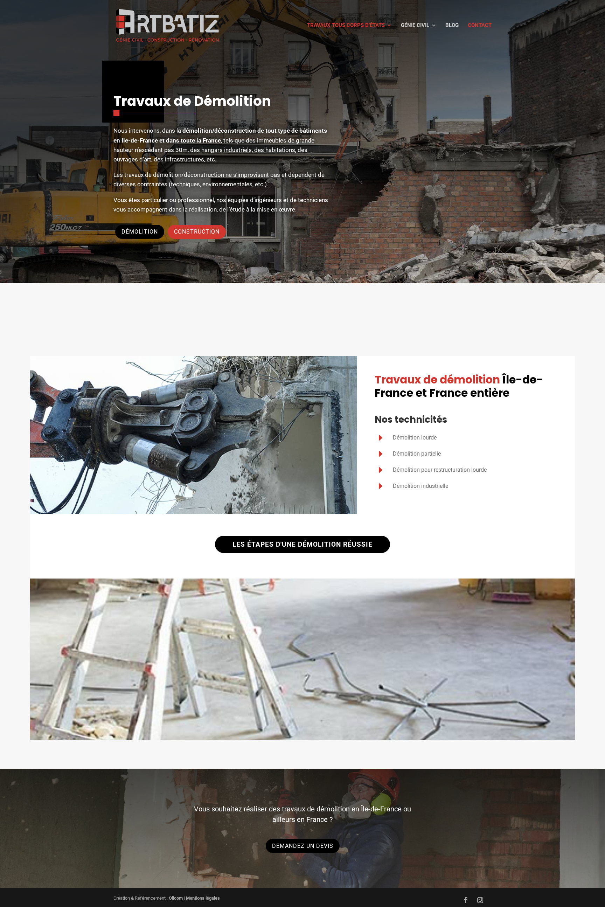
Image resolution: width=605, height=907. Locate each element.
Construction (197, 231)
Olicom (176, 898)
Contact (480, 25)
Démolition (139, 231)
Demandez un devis (302, 846)
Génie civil (415, 25)
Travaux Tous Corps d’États (346, 25)
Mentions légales (203, 898)
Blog (452, 25)
